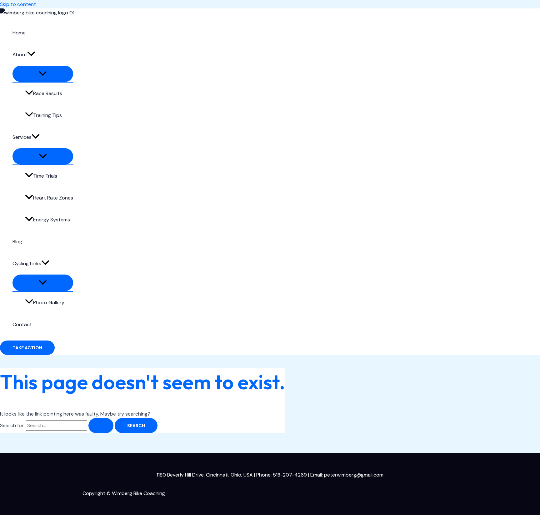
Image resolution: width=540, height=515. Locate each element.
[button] (31, 55)
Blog (17, 241)
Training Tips (47, 115)
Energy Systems (51, 219)
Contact (22, 324)
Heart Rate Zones (53, 197)
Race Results (47, 93)
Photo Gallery (48, 302)
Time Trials (45, 176)
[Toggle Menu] (42, 74)
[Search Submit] (100, 425)
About (19, 54)
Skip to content (18, 4)
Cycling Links (26, 263)
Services (22, 137)
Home (19, 32)
